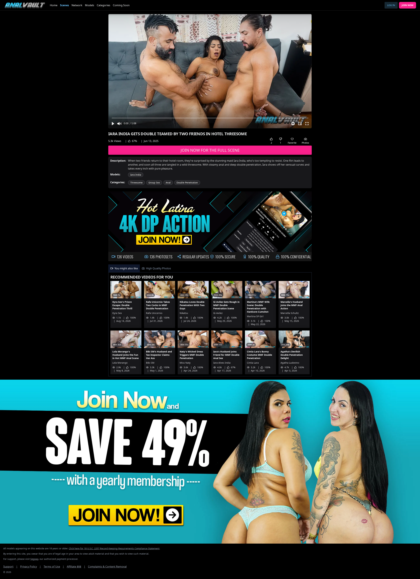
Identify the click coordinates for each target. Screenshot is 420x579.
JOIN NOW (407, 5)
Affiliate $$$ (76, 566)
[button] (112, 123)
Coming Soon (121, 5)
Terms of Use (54, 566)
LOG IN (391, 5)
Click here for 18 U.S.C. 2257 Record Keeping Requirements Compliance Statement (114, 548)
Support (10, 566)
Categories (103, 5)
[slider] (210, 118)
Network (77, 5)
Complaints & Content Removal (107, 566)
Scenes (64, 5)
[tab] (124, 268)
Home (53, 5)
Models (89, 5)
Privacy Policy (30, 566)
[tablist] (210, 268)
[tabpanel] (210, 324)
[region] (210, 71)
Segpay (34, 558)
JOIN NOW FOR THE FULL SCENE (210, 150)
